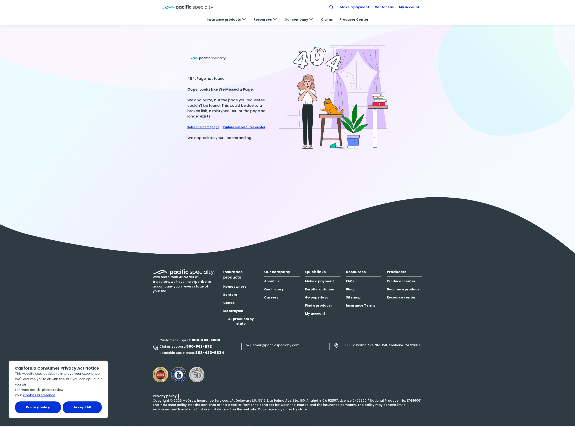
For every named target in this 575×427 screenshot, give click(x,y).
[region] (58, 389)
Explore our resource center (244, 127)
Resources (263, 19)
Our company (296, 19)
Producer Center (354, 19)
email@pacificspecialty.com (276, 345)
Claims (327, 19)
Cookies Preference (39, 395)
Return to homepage (203, 127)
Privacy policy (38, 407)
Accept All (82, 407)
